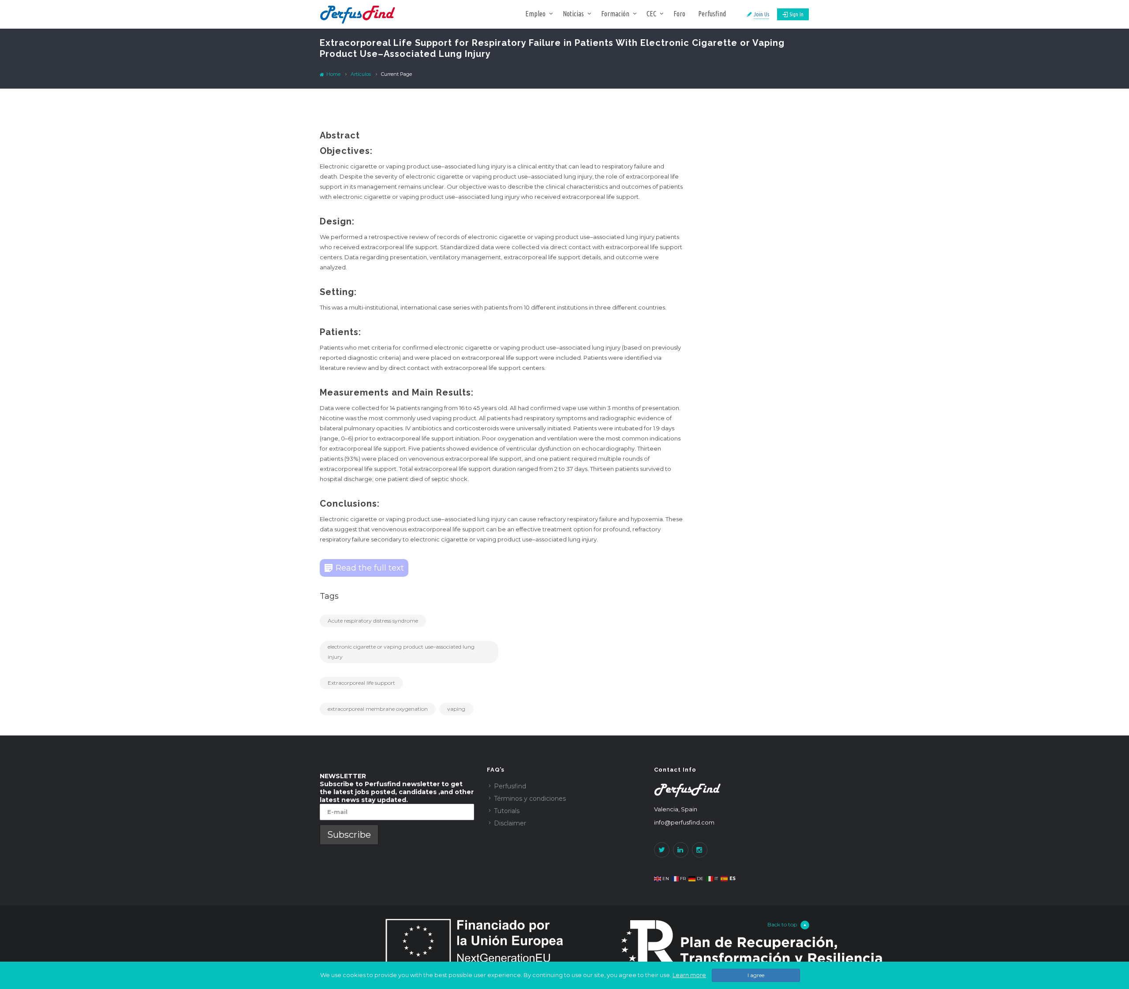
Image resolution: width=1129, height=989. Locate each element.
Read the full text (370, 568)
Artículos (361, 74)
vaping (456, 708)
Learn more (689, 974)
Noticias (573, 14)
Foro (679, 14)
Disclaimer (510, 823)
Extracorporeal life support (361, 682)
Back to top (782, 924)
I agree (756, 975)
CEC (651, 14)
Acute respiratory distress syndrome (373, 620)
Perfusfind (712, 14)
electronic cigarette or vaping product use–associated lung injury (401, 651)
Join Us (761, 14)
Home (332, 74)
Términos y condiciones (530, 798)
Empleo (535, 14)
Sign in (796, 14)
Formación (615, 14)
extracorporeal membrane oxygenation (378, 708)
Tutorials (507, 811)
